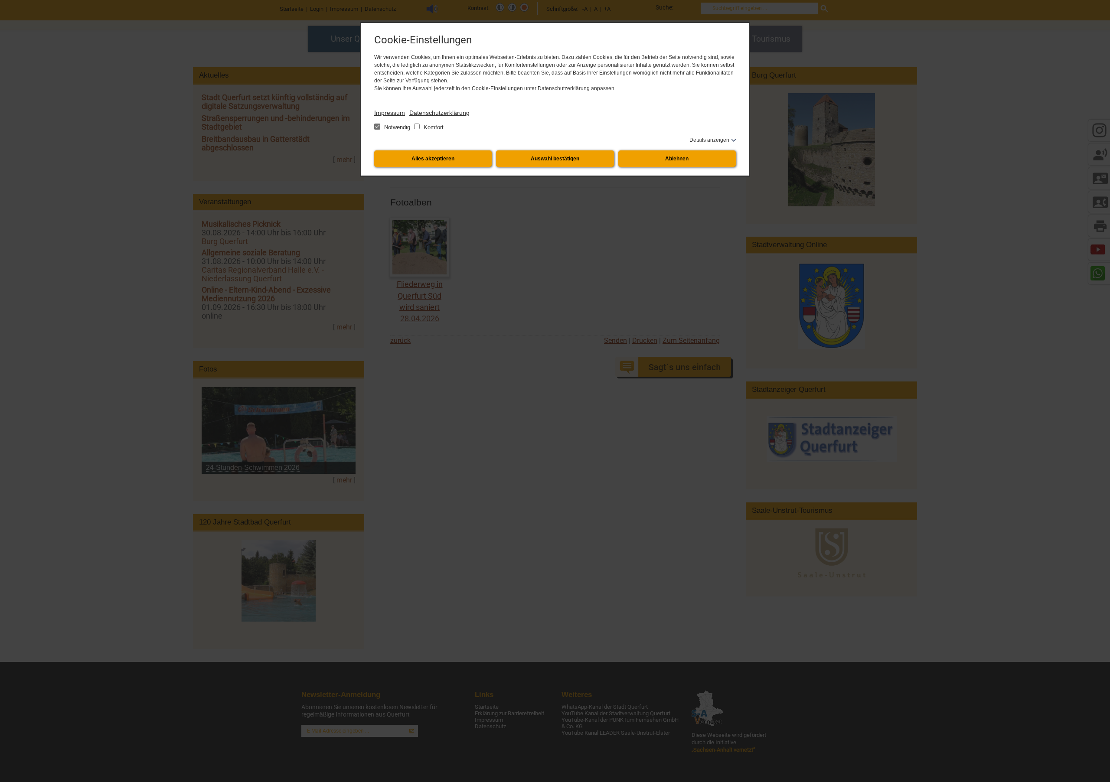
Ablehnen (677, 159)
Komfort (433, 127)
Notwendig (397, 127)
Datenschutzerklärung (439, 112)
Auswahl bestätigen (555, 159)
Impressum (389, 112)
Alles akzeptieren (432, 159)
